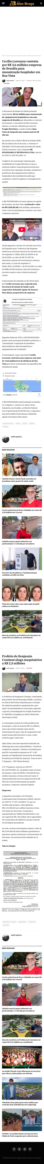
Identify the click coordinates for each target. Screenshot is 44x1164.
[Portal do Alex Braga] (22, 3)
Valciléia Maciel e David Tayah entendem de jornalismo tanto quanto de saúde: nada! (19, 480)
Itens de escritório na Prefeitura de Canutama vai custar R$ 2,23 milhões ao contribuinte (21, 636)
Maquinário (22, 922)
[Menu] (3, 3)
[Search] (41, 3)
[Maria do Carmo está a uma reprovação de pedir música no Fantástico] (22, 590)
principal (6, 925)
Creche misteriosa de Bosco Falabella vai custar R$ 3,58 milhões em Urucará (22, 511)
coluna (25, 423)
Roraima (7, 83)
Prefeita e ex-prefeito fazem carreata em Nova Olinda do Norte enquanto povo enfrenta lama (20, 1135)
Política (29, 668)
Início (3, 55)
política (32, 423)
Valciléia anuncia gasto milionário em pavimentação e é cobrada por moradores (18, 542)
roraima (5, 426)
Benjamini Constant (9, 922)
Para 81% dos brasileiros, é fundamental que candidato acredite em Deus (19, 574)
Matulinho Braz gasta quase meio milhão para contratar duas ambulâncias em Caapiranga (20, 1103)
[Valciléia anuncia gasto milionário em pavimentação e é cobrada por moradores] (22, 527)
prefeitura (32, 922)
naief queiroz (10, 80)
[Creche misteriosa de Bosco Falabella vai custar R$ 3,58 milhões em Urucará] (22, 496)
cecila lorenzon (8, 423)
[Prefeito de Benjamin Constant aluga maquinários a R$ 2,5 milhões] (22, 682)
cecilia (18, 423)
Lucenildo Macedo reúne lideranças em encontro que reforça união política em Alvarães (21, 1072)
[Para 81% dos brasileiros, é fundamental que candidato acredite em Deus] (22, 558)
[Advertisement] (22, 31)
